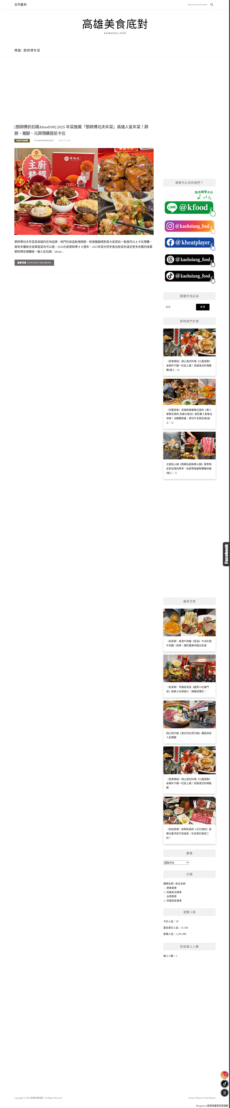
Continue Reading (39, 263)
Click (226, 554)
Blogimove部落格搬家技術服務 (212, 1105)
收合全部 (180, 883)
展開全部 (168, 883)
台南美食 (172, 896)
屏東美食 (172, 888)
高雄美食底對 (115, 24)
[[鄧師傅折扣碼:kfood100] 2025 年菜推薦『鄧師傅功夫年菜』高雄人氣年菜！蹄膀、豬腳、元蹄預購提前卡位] (84, 191)
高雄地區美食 (174, 900)
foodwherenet (44, 140)
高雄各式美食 (174, 892)
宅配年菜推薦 (22, 141)
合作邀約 (20, 4)
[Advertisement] (84, 94)
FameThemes (210, 1098)
